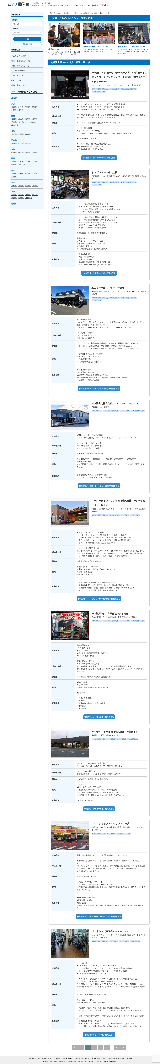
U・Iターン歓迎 (96, 185)
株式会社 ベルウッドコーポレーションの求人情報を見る (99, 916)
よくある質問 (95, 1058)
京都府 (21, 161)
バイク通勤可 (125, 515)
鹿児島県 (28, 198)
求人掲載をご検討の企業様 (37, 1058)
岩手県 (21, 107)
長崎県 (28, 195)
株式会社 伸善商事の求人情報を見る (99, 809)
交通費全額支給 (121, 833)
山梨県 (21, 143)
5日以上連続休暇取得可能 (128, 89)
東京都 (21, 122)
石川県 (21, 134)
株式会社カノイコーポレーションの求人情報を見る (99, 486)
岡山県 (28, 173)
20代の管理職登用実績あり (100, 89)
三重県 (35, 152)
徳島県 (14, 186)
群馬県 (28, 119)
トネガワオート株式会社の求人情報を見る (99, 273)
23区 (26, 122)
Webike (129, 1058)
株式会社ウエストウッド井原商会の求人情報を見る (99, 388)
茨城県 (14, 119)
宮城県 (28, 107)
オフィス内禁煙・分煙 (98, 91)
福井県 (28, 134)
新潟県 (14, 143)
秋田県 (35, 107)
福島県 (21, 110)
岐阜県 (14, 152)
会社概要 (104, 1058)
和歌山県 (21, 164)
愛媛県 (28, 186)
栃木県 (21, 119)
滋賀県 (14, 161)
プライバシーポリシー (81, 1058)
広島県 (35, 173)
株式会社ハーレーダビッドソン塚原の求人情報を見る (99, 599)
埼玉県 (35, 119)
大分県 (14, 198)
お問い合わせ (120, 1058)
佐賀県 (21, 195)
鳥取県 (14, 173)
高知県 (35, 186)
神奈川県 (14, 125)
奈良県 (14, 164)
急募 (129, 833)
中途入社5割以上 (133, 739)
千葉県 (14, 122)
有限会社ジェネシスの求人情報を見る (99, 1035)
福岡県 (14, 195)
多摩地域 (32, 122)
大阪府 (28, 161)
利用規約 (112, 1058)
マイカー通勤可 (135, 515)
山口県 (14, 176)
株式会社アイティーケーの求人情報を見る (99, 157)
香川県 (21, 186)
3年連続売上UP (114, 89)
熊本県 (35, 195)
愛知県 (28, 152)
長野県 (28, 143)
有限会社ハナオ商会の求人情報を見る (99, 717)
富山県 (14, 134)
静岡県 (21, 152)
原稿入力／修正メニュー (56, 1058)
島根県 (21, 173)
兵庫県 (35, 161)
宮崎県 (21, 198)
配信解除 (69, 1058)
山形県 (14, 110)
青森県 (14, 107)
